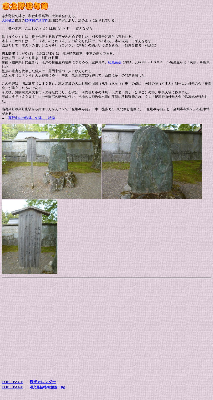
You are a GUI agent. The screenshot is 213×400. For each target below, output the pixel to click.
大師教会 (8, 20)
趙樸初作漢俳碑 (36, 20)
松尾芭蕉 (114, 62)
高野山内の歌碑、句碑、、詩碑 (31, 118)
